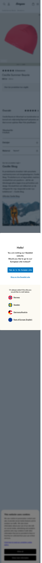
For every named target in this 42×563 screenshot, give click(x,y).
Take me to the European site (20, 270)
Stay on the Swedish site (20, 277)
